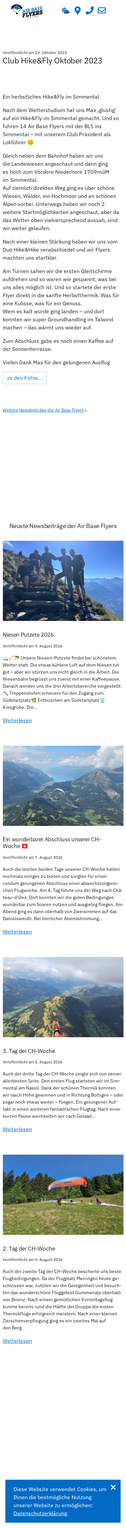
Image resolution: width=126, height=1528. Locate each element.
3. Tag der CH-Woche (29, 1051)
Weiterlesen (17, 720)
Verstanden (113, 1487)
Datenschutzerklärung (40, 1513)
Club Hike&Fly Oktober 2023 (52, 60)
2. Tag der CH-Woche (29, 1248)
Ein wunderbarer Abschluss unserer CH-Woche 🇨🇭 (52, 843)
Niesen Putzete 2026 (28, 634)
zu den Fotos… (24, 377)
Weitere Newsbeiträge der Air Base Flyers (43, 410)
